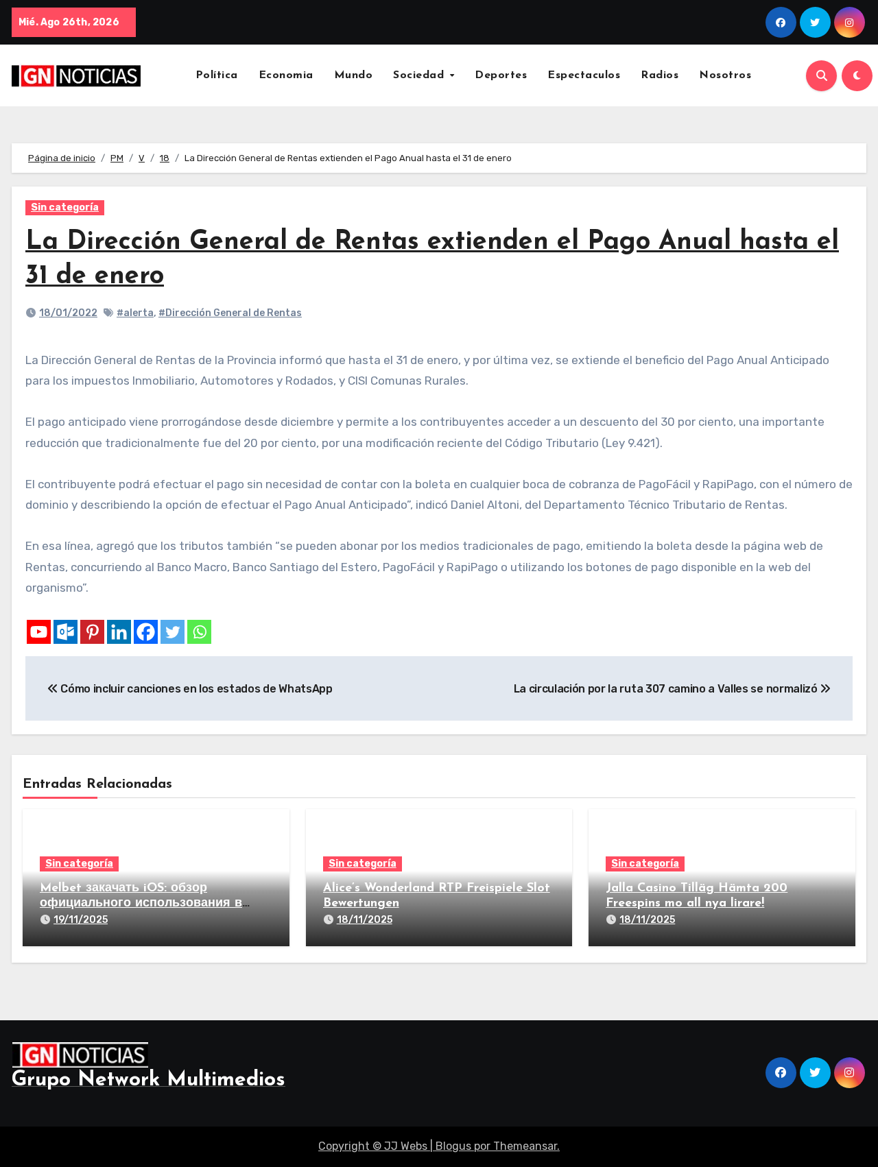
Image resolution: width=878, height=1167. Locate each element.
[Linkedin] (119, 632)
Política (216, 75)
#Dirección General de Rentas (230, 313)
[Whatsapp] (199, 632)
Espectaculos (583, 75)
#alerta (135, 313)
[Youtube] (39, 632)
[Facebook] (146, 632)
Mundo (353, 75)
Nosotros (725, 75)
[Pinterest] (92, 632)
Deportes (501, 75)
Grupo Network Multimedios (148, 1080)
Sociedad (420, 75)
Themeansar (525, 1146)
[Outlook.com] (66, 632)
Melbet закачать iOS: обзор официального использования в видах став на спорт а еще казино (145, 903)
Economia (286, 75)
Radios (659, 75)
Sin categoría (65, 207)
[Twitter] (173, 632)
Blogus (453, 1146)
